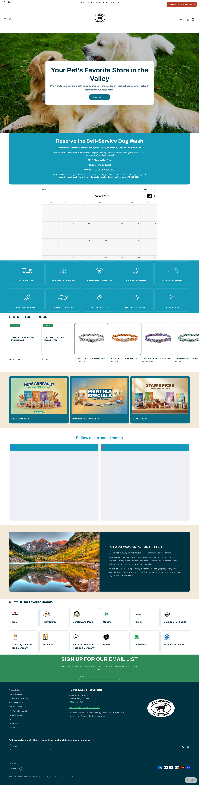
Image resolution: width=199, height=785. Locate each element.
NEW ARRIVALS (20, 419)
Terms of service (72, 777)
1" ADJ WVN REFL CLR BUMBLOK (122, 358)
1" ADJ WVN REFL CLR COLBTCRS (156, 358)
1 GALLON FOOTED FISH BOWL (22, 339)
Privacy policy (59, 777)
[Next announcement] (137, 2)
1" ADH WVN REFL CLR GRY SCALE (90, 358)
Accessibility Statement (18, 698)
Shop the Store (100, 97)
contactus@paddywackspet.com (84, 707)
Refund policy (47, 777)
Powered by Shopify (33, 776)
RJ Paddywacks (20, 776)
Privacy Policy (14, 690)
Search (12, 728)
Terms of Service (15, 694)
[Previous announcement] (61, 2)
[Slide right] (104, 369)
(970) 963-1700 (76, 702)
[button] (5, 19)
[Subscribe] (118, 677)
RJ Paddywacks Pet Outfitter (85, 690)
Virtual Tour (13, 723)
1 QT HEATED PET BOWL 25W (55, 339)
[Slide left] (94, 369)
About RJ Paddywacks (18, 707)
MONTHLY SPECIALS (84, 419)
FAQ (10, 719)
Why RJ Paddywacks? (18, 711)
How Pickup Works (16, 702)
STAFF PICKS (140, 419)
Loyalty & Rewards (16, 715)
